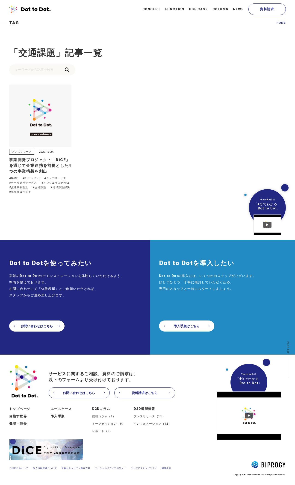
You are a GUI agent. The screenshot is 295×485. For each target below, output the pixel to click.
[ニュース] (238, 9)
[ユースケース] (198, 9)
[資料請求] (267, 9)
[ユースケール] (71, 409)
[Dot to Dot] (30, 9)
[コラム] (220, 9)
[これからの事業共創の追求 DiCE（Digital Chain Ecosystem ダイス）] (46, 450)
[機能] (174, 9)
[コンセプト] (151, 9)
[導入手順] (71, 416)
